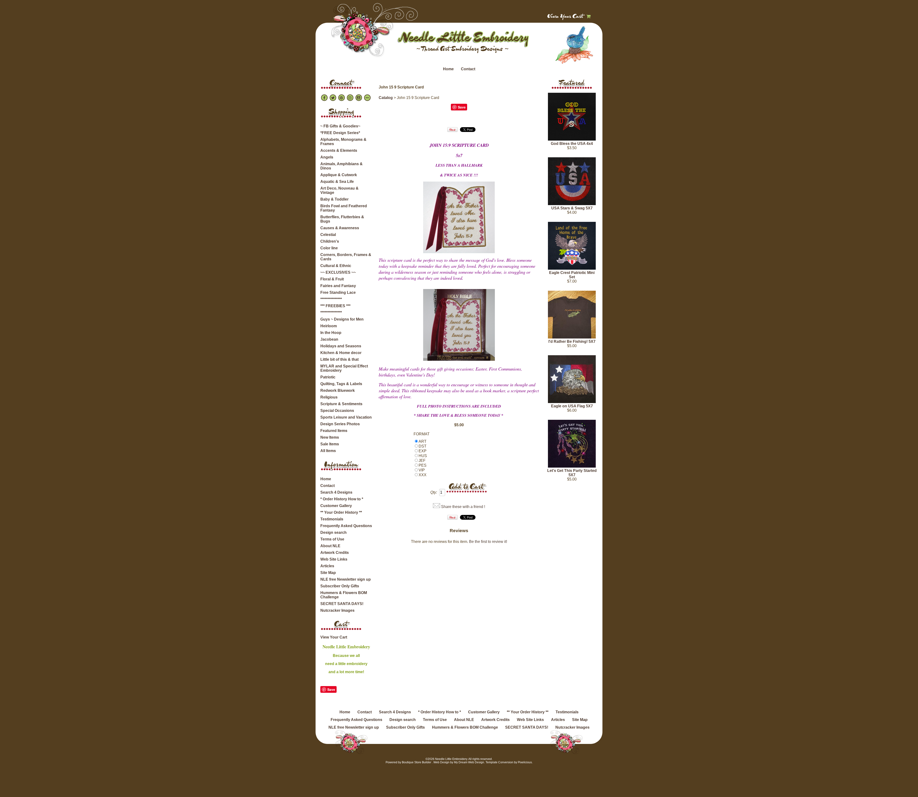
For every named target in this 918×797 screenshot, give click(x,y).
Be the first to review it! (488, 542)
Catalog (386, 98)
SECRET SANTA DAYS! (341, 604)
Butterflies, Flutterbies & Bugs (342, 219)
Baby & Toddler (334, 199)
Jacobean (329, 339)
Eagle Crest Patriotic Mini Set (572, 275)
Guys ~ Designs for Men (342, 319)
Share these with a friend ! (463, 507)
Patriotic (327, 377)
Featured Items (333, 431)
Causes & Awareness (339, 228)
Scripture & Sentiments (341, 404)
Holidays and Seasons (340, 346)
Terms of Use (332, 539)
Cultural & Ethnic (335, 266)
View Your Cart (565, 17)
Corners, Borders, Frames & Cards (345, 257)
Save (331, 689)
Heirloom (328, 326)
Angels (326, 157)
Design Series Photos (340, 424)
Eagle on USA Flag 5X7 (572, 406)
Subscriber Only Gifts (339, 586)
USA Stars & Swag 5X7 (572, 208)
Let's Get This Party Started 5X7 (572, 473)
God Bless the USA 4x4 (572, 144)
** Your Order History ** (341, 512)
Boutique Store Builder (416, 762)
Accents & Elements (338, 150)
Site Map (328, 573)
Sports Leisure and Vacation (346, 417)
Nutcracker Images (337, 610)
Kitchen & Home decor (340, 353)
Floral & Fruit (332, 279)
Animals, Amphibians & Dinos (341, 166)
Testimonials (331, 519)
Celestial (328, 235)
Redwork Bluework (337, 390)
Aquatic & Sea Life (337, 182)
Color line (329, 248)
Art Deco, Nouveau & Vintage (339, 190)
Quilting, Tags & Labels (341, 384)
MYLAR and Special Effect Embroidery (344, 368)
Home (448, 69)
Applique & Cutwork (338, 175)
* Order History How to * (341, 499)
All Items (328, 451)
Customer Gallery (336, 506)
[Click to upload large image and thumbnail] (459, 217)
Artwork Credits (334, 553)
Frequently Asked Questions (346, 526)
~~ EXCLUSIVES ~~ (338, 272)
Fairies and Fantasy (338, 286)
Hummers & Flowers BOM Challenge (343, 595)
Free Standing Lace (338, 292)
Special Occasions (337, 411)
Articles (327, 566)
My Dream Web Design (469, 762)
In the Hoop (330, 333)
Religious (329, 397)
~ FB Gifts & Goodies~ (340, 126)
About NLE (330, 546)
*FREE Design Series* (340, 133)
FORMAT (422, 434)
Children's (329, 241)
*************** (331, 299)
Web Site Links (333, 559)
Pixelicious (525, 762)
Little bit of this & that (339, 359)
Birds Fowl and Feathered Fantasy (343, 208)
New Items (329, 437)
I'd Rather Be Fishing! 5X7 (572, 341)
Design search (333, 532)
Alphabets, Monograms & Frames (343, 141)
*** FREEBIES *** (335, 306)
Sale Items (329, 444)
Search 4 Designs (336, 492)
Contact (468, 69)
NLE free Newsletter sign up (345, 579)
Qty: (433, 492)
